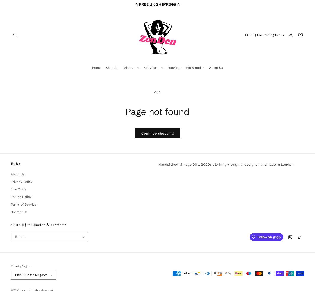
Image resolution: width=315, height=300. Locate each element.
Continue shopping (157, 133)
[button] (15, 35)
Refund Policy (21, 197)
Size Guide (19, 189)
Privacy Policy (22, 182)
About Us (17, 174)
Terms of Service (24, 204)
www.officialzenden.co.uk (37, 290)
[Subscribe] (83, 237)
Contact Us (19, 212)
